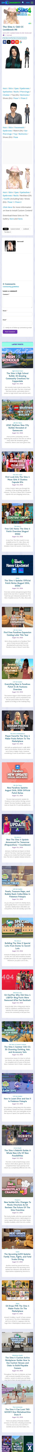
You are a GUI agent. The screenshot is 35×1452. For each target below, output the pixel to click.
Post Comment (10, 332)
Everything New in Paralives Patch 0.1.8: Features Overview (17, 687)
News (17, 578)
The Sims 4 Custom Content (18, 38)
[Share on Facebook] (5, 42)
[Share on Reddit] (17, 42)
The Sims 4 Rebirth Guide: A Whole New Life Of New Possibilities (17, 1153)
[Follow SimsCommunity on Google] (20, 42)
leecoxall (29, 33)
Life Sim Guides (17, 682)
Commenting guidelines (11, 287)
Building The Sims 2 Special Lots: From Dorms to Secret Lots (17, 946)
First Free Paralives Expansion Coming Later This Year (17, 633)
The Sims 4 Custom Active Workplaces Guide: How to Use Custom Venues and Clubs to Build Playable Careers (17, 1362)
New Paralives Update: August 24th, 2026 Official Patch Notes (17, 790)
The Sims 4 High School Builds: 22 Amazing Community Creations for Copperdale (17, 377)
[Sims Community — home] (10, 3)
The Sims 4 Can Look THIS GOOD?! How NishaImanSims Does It (17, 1412)
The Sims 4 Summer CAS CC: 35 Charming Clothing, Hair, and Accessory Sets (17, 1049)
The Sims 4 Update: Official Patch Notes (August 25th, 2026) (18, 583)
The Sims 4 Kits (17, 474)
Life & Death (17, 1148)
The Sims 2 (17, 941)
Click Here (7, 207)
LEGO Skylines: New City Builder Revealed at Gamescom (17, 428)
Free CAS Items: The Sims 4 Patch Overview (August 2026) (17, 531)
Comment (6, 294)
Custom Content (15, 229)
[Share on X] (9, 42)
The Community (17, 1407)
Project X (17, 1200)
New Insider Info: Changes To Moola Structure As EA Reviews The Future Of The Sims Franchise (17, 1206)
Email (5, 320)
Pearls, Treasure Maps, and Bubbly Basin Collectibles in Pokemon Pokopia (17, 894)
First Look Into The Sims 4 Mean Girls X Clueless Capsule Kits (17, 479)
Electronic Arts (17, 993)
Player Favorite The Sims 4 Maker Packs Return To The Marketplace (17, 738)
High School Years (17, 371)
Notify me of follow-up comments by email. (18, 327)
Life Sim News (17, 423)
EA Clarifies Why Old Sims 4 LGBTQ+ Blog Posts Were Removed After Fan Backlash (17, 997)
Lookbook (26, 229)
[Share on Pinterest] (13, 42)
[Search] (23, 2)
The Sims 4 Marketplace (17, 734)
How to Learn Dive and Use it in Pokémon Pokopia (17, 1100)
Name (5, 311)
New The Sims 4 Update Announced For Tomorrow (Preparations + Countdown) (18, 842)
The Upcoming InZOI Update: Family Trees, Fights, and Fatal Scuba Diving (17, 1257)
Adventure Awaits (17, 1355)
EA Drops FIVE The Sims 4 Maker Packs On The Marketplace (17, 1308)
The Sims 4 (6, 38)
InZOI (17, 1252)
